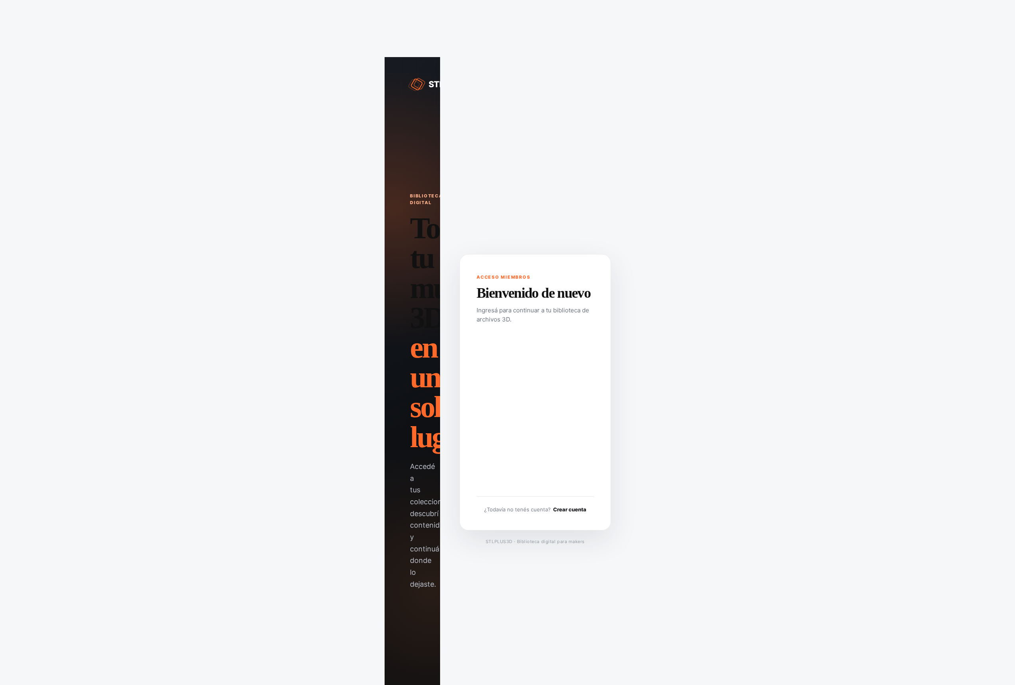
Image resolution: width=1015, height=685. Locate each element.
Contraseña (491, 390)
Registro (565, 454)
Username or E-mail (502, 345)
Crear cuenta (569, 509)
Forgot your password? (535, 480)
